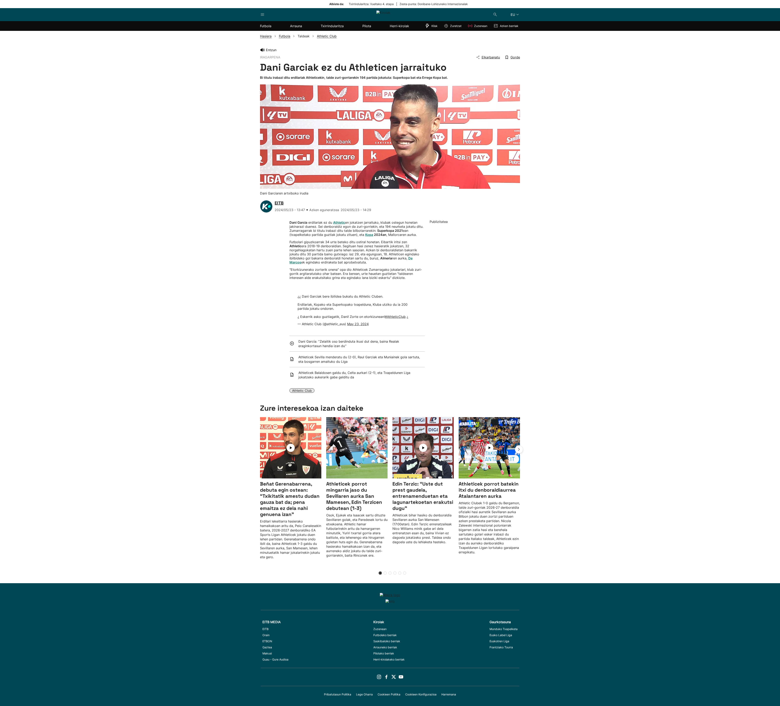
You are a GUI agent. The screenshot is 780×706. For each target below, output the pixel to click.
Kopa (369, 235)
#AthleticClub (395, 317)
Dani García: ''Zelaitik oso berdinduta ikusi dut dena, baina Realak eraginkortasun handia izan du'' (348, 343)
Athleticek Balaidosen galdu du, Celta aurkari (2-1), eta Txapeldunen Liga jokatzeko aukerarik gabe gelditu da (354, 375)
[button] (519, 449)
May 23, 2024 (358, 324)
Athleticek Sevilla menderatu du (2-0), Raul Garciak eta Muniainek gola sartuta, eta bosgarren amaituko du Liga (359, 359)
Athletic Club (302, 391)
